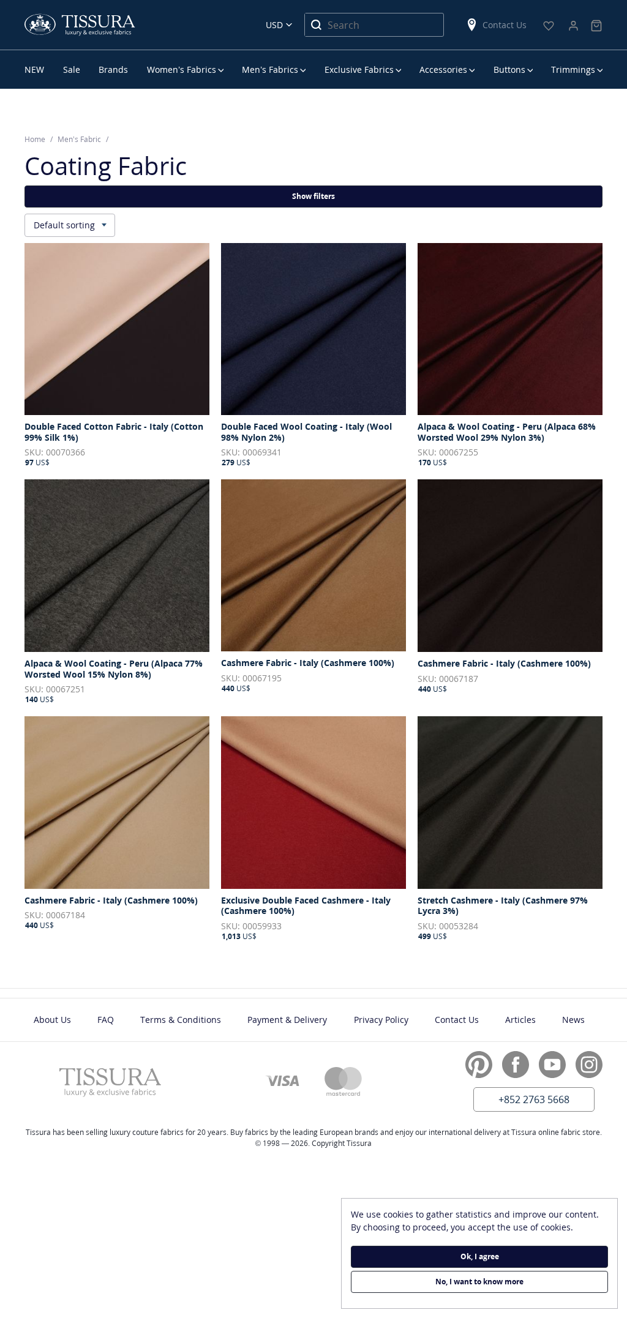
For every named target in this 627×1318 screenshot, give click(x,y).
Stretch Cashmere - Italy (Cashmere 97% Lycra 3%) (503, 905)
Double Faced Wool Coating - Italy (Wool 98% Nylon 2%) (306, 432)
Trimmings (573, 69)
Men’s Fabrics (270, 69)
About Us (52, 1019)
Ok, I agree (479, 1256)
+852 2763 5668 (533, 1099)
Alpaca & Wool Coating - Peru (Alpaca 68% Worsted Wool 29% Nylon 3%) (507, 432)
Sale (71, 69)
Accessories (443, 69)
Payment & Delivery (287, 1019)
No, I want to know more (479, 1281)
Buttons (509, 69)
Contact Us (504, 25)
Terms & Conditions (180, 1019)
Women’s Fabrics (181, 69)
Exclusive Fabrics (359, 69)
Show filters (313, 196)
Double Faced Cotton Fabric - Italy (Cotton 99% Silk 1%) (113, 432)
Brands (113, 69)
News (573, 1019)
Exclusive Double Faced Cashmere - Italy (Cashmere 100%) (306, 905)
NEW (34, 69)
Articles (520, 1019)
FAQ (105, 1019)
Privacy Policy (381, 1019)
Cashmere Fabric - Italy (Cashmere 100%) (307, 662)
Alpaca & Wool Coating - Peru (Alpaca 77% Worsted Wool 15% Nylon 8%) (113, 669)
